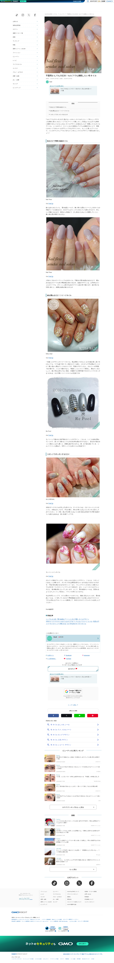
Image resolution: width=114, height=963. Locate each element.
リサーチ (62, 958)
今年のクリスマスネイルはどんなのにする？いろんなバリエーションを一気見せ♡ (72, 621)
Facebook (69, 655)
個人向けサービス (85, 958)
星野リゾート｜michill (19, 48)
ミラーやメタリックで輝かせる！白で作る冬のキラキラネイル (66, 624)
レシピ (15, 60)
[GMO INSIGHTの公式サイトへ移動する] (19, 912)
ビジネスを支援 (38, 958)
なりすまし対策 (73, 921)
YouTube (68, 658)
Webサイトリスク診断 (57, 919)
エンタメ (15, 68)
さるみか (98, 771)
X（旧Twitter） (51, 658)
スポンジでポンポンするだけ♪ (59, 114)
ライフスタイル (17, 64)
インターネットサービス (16, 958)
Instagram (87, 655)
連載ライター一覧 (18, 33)
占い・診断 (16, 80)
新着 (14, 37)
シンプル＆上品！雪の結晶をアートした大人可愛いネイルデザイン (67, 619)
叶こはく (98, 854)
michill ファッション (95, 825)
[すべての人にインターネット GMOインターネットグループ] (101, 1)
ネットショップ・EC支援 (28, 958)
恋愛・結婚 (16, 76)
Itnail (50, 81)
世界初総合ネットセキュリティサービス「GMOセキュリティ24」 (26, 919)
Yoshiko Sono (97, 781)
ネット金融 (73, 958)
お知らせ (15, 21)
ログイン (15, 29)
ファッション (16, 52)
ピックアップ (16, 87)
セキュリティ (45, 958)
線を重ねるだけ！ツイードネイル (59, 110)
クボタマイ (97, 761)
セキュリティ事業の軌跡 (83, 921)
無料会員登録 (16, 25)
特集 (14, 45)
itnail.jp (50, 203)
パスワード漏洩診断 (46, 919)
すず (99, 800)
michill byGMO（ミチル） (51, 14)
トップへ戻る (72, 705)
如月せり (98, 864)
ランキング (16, 41)
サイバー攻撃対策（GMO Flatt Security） (59, 921)
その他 (92, 958)
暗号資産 (79, 958)
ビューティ (16, 56)
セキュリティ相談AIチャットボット (70, 919)
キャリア (15, 83)
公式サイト (50, 655)
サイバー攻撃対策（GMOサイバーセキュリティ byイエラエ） (35, 921)
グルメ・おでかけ (18, 72)
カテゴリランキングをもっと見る (73, 807)
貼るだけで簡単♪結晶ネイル (58, 107)
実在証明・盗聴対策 (16, 921)
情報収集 (67, 958)
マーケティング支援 (54, 958)
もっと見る (73, 869)
